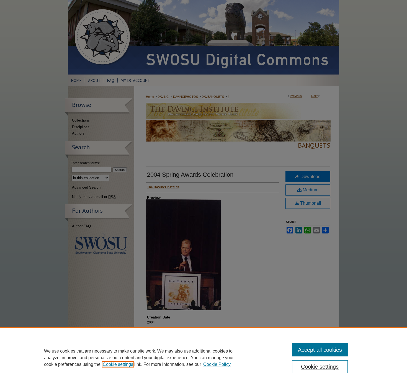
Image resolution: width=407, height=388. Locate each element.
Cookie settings (118, 364)
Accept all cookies (320, 350)
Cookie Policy (217, 364)
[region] (203, 357)
